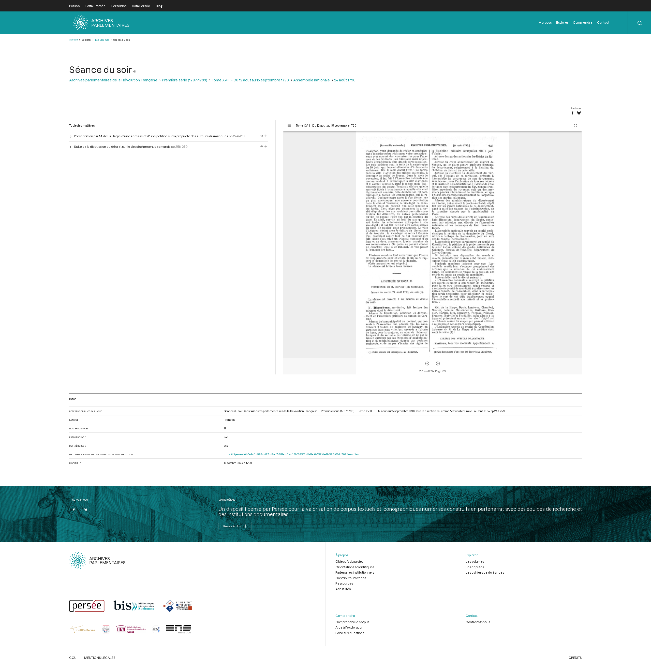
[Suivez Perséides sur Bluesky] (85, 509)
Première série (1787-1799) (184, 80)
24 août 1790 (345, 80)
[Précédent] (427, 363)
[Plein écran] (575, 125)
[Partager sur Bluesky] (579, 113)
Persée (74, 6)
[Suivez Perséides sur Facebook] (73, 509)
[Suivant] (438, 363)
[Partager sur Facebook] (572, 113)
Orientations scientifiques (354, 567)
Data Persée (141, 6)
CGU (73, 657)
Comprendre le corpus (352, 622)
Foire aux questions (349, 633)
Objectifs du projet (349, 561)
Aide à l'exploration (349, 627)
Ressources (344, 583)
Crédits (575, 657)
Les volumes (102, 39)
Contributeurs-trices (350, 578)
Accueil (73, 39)
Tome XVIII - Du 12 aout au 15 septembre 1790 (250, 80)
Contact (603, 22)
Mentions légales (99, 657)
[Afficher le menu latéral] (289, 125)
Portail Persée (95, 6)
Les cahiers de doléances (485, 572)
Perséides (118, 6)
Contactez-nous (478, 622)
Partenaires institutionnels (354, 572)
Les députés (475, 567)
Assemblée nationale (311, 80)
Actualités (343, 589)
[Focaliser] (265, 136)
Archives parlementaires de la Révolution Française (113, 80)
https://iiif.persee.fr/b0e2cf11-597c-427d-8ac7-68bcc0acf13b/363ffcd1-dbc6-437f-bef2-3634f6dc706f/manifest (292, 454)
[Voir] (134, 69)
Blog (159, 6)
